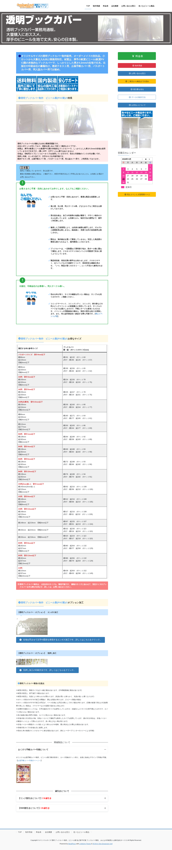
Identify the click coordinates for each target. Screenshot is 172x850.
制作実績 (28, 832)
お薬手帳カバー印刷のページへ (29, 760)
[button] (60, 640)
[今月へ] (146, 159)
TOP (20, 832)
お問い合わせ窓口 (63, 832)
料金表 (38, 832)
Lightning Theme (85, 844)
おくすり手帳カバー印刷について (33, 749)
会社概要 (48, 832)
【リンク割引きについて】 (34, 798)
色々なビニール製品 (81, 832)
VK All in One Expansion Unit (102, 844)
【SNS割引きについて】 (34, 808)
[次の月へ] (150, 159)
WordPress (72, 844)
